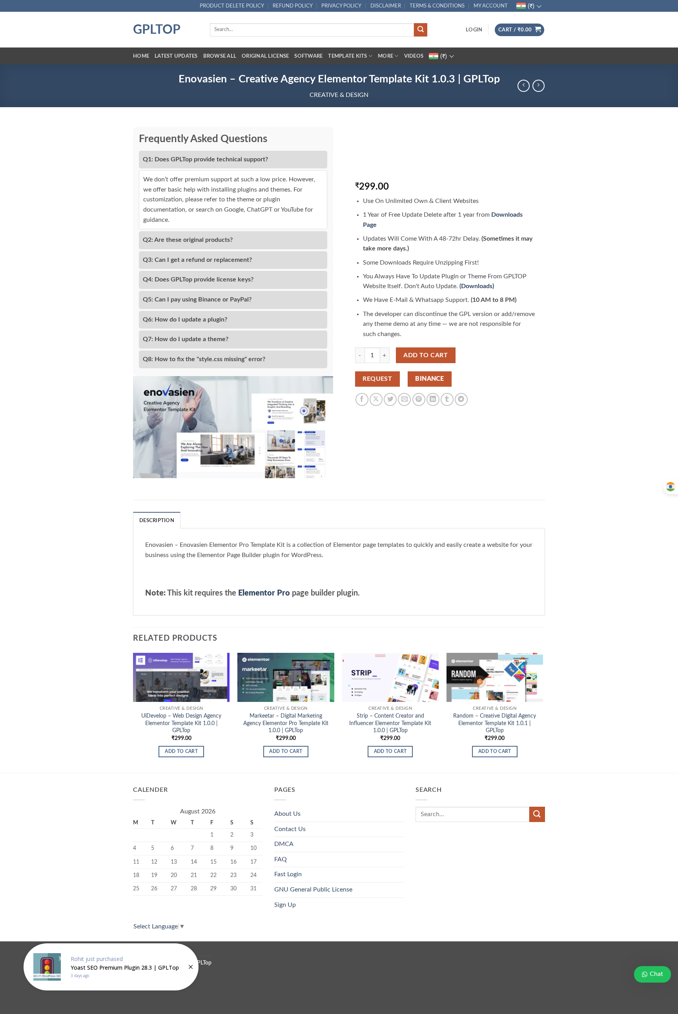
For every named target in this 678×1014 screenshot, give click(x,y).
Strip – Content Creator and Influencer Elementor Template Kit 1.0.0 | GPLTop (390, 723)
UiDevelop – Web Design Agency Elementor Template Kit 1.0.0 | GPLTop (181, 723)
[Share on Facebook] (361, 399)
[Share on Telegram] (461, 399)
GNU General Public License (313, 889)
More (385, 56)
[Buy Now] (111, 966)
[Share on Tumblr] (447, 399)
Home (141, 56)
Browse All (220, 56)
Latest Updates (176, 56)
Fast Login (288, 874)
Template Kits (347, 56)
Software (308, 56)
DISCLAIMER (385, 6)
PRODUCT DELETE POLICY (232, 6)
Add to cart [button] (181, 751)
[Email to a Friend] (404, 399)
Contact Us (290, 829)
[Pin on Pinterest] (418, 399)
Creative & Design (339, 95)
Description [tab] (156, 520)
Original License (265, 56)
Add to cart (425, 355)
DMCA (283, 844)
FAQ (280, 859)
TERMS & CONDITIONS (437, 6)
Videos (414, 56)
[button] (474, 30)
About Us (287, 814)
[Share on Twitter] (390, 399)
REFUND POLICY (293, 6)
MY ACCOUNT (491, 6)
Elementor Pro (264, 593)
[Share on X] (376, 399)
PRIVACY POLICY (341, 6)
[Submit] (420, 30)
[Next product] (524, 86)
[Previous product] (538, 86)
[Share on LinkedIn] (432, 399)
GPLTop (156, 30)
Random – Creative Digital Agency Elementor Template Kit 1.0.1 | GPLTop (494, 723)
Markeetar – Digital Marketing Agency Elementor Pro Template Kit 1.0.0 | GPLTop (285, 723)
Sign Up (285, 905)
